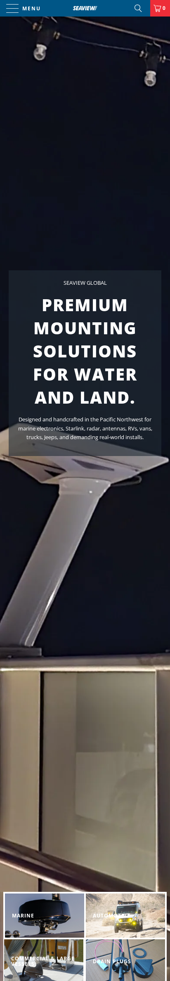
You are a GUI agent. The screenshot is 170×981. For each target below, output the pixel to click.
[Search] (141, 8)
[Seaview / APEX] (85, 8)
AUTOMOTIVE (125, 916)
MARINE (44, 916)
